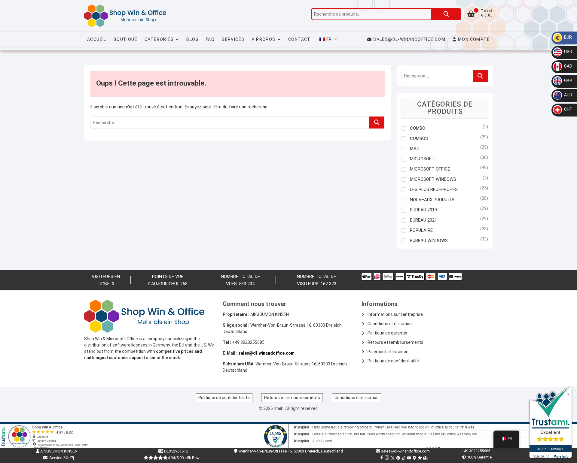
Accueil (96, 39)
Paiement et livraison (388, 351)
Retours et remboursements (395, 342)
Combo (417, 128)
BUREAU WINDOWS (429, 240)
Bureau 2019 (423, 210)
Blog (192, 39)
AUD (567, 94)
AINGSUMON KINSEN (58, 451)
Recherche (446, 14)
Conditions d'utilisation (390, 323)
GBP (567, 80)
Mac (415, 149)
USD (567, 51)
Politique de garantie (387, 333)
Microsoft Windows (433, 179)
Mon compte (473, 39)
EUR (567, 37)
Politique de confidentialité (393, 361)
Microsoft (422, 159)
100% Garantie (478, 457)
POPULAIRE (421, 230)
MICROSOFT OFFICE (430, 169)
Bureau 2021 (423, 220)
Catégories (159, 39)
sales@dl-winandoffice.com (409, 39)
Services (233, 39)
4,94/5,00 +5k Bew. (184, 457)
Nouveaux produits (432, 200)
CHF (567, 109)
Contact (299, 39)
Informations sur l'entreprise (395, 314)
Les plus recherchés (434, 189)
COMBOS (419, 138)
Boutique (125, 39)
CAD (567, 66)
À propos (263, 39)
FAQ (210, 39)
